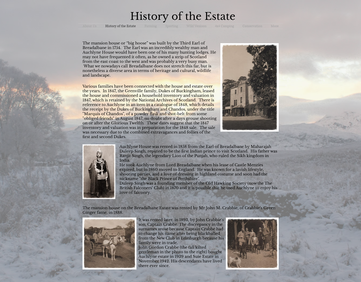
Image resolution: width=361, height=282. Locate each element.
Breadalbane (141, 66)
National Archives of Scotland (167, 100)
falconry (142, 192)
